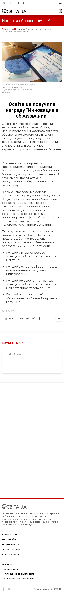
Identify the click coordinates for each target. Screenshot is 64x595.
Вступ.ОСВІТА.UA (10, 544)
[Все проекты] (60, 3)
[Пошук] (24, 3)
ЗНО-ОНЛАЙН (9, 539)
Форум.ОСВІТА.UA (11, 549)
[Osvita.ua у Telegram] (9, 589)
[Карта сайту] (18, 3)
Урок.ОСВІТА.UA (10, 534)
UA (9, 3)
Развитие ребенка (11, 554)
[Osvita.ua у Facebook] (3, 589)
